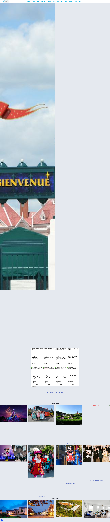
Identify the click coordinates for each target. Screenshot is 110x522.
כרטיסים (70, 1)
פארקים (76, 1)
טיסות (38, 1)
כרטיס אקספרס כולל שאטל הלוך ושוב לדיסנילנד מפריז (69, 443)
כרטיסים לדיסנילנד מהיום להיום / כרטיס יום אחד (13, 441)
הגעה (61, 1)
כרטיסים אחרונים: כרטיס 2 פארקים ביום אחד (96, 443)
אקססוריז (28, 1)
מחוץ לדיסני (43, 1)
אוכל (54, 1)
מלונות (66, 1)
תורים (58, 1)
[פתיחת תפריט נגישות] (2, 520)
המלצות (49, 1)
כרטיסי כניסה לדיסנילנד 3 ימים (41, 496)
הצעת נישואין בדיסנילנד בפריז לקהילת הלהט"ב (96, 480)
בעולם (34, 1)
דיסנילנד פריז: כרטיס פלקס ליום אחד (69, 483)
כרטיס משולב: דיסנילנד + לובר (13, 480)
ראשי (80, 1)
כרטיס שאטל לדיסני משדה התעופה (41, 440)
